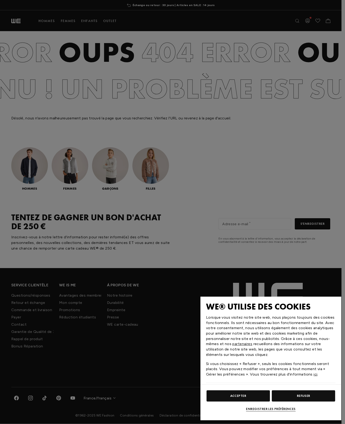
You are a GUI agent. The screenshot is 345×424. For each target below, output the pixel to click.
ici (315, 374)
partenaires (242, 344)
